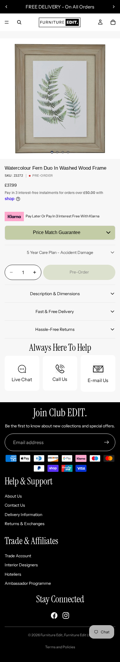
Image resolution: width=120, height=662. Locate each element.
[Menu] (6, 22)
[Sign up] (106, 442)
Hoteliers (13, 574)
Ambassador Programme (28, 583)
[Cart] (113, 22)
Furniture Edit (51, 635)
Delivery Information (23, 514)
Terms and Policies (60, 647)
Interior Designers (21, 565)
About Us (13, 496)
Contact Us (15, 505)
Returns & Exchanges (25, 523)
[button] (60, 233)
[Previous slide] (6, 6)
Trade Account (18, 555)
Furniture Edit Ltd (78, 635)
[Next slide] (113, 6)
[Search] (19, 22)
